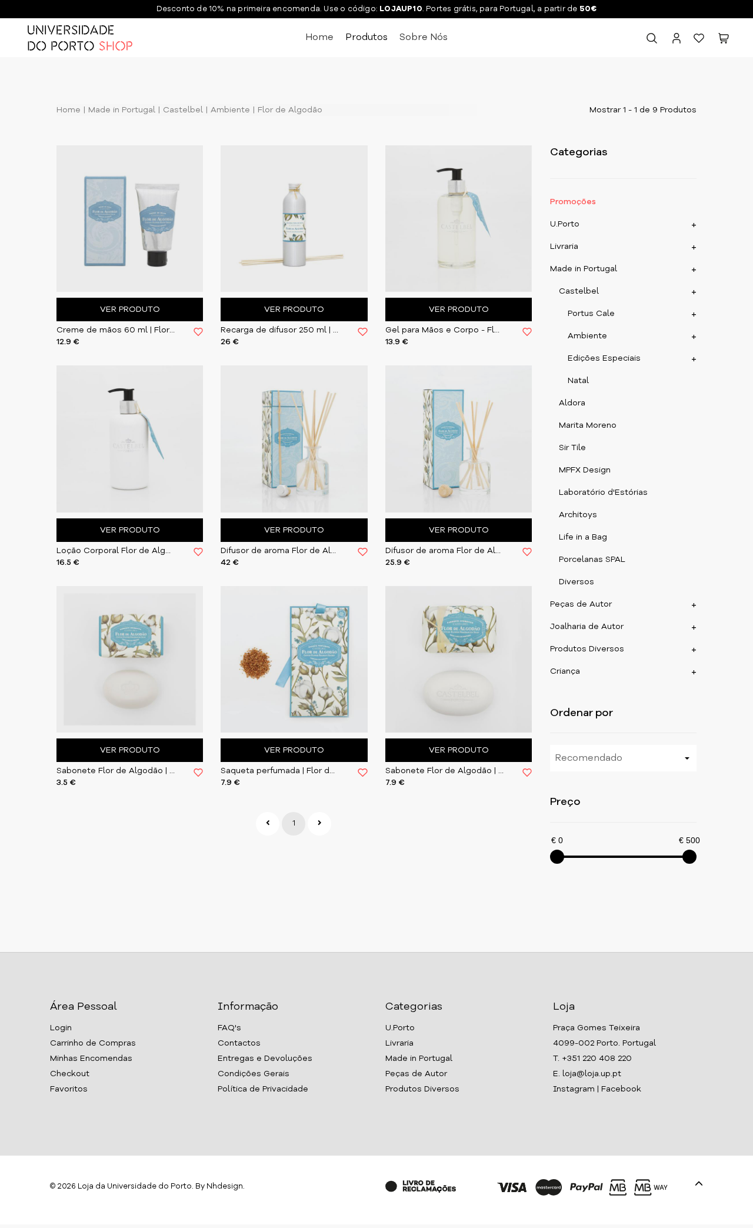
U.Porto (564, 224)
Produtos (366, 37)
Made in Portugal (120, 110)
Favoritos (69, 1089)
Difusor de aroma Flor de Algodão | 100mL (445, 551)
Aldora (572, 403)
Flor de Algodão (288, 110)
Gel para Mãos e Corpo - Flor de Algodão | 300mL (445, 330)
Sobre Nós (423, 37)
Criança (565, 671)
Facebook (621, 1089)
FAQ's (229, 1028)
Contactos (239, 1043)
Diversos (576, 582)
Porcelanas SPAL (592, 559)
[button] (723, 40)
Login (61, 1028)
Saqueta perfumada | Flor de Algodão (280, 771)
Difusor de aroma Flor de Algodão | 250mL (280, 551)
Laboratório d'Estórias (603, 492)
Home (319, 37)
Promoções (573, 202)
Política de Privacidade (263, 1089)
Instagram (574, 1089)
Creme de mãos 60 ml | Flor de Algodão (116, 330)
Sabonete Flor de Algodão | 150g (445, 771)
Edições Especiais (604, 358)
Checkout (69, 1074)
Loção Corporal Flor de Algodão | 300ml (116, 551)
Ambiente (229, 110)
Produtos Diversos (587, 649)
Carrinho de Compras (93, 1043)
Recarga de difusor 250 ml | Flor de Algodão (280, 330)
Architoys (578, 515)
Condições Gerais (253, 1074)
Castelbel (182, 110)
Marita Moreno (588, 425)
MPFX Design (585, 470)
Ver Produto (130, 309)
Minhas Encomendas (91, 1058)
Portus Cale (591, 314)
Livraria (564, 246)
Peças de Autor (581, 604)
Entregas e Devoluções (265, 1058)
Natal (578, 381)
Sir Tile (572, 448)
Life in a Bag (583, 537)
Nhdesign (224, 1186)
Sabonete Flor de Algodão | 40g (116, 771)
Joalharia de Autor (587, 627)
